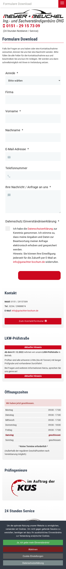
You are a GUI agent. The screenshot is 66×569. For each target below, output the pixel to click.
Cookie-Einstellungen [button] (33, 556)
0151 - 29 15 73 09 (23, 26)
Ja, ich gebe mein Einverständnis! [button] (33, 542)
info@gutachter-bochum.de (29, 261)
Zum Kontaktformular (32, 321)
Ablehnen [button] (33, 549)
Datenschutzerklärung (33, 562)
